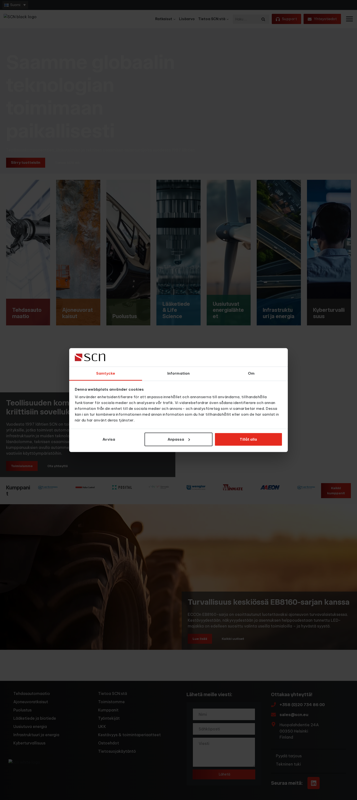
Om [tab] (251, 373)
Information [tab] (178, 373)
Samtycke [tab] (105, 373)
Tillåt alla (248, 439)
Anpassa (176, 439)
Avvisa (108, 439)
